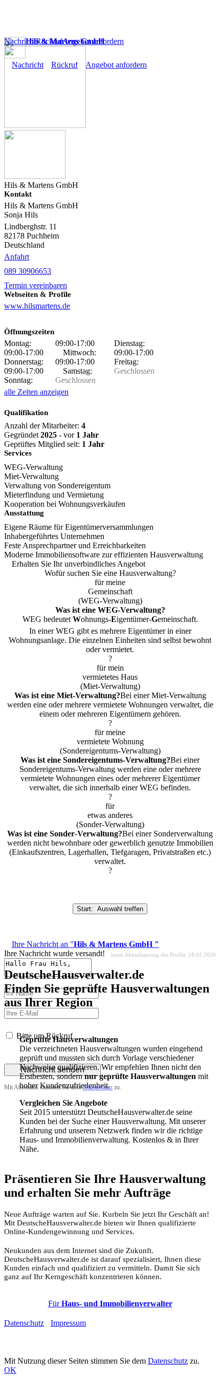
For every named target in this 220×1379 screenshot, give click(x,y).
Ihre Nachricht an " (85, 944)
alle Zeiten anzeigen (36, 391)
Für (110, 1303)
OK (10, 1370)
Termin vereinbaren (35, 285)
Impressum (68, 1323)
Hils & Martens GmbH (65, 41)
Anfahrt (16, 256)
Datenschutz (24, 1323)
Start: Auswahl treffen (110, 909)
